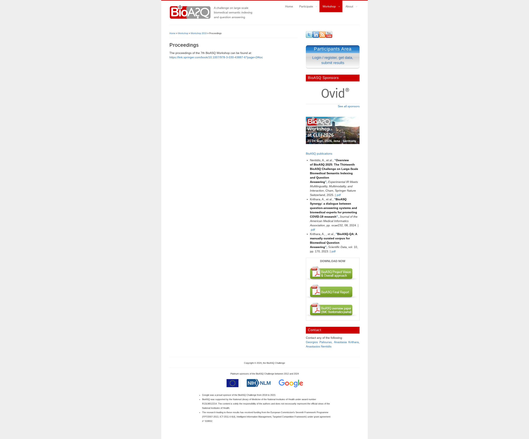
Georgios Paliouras (319, 342)
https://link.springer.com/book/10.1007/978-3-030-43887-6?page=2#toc (216, 57)
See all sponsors (349, 106)
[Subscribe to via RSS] (322, 36)
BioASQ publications (319, 153)
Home (289, 6)
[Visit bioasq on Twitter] (309, 36)
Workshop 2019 (199, 33)
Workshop (327, 7)
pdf (339, 195)
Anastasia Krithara (346, 342)
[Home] (190, 18)
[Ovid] (335, 97)
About (347, 7)
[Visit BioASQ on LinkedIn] (315, 36)
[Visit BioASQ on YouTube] (329, 36)
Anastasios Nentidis (318, 346)
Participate (304, 7)
